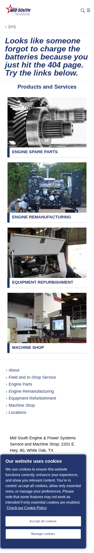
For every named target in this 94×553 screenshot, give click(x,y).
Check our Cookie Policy (27, 508)
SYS (12, 27)
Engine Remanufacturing (31, 391)
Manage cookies (43, 534)
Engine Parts (20, 384)
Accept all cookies (43, 521)
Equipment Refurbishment (32, 398)
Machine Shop (22, 405)
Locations (17, 412)
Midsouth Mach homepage (18, 9)
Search (83, 10)
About (14, 370)
